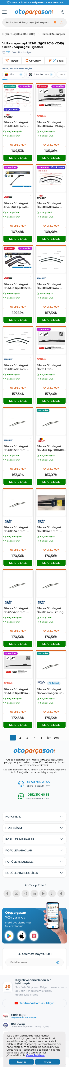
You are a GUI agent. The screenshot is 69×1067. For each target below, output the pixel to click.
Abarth (13, 74)
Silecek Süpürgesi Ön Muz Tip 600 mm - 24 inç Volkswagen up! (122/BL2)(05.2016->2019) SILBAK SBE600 (17, 691)
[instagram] (25, 893)
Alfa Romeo (41, 74)
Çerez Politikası (35, 1055)
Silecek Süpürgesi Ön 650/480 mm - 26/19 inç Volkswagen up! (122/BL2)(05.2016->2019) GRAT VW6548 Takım (17, 610)
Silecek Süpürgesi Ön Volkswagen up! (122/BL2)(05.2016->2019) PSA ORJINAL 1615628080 (50, 691)
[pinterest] (52, 893)
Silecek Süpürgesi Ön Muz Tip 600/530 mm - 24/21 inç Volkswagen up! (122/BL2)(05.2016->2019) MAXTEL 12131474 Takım (16, 286)
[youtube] (43, 893)
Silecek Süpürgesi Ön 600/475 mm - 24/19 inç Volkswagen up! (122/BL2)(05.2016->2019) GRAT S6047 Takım (51, 529)
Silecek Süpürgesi (54, 34)
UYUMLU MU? (18, 144)
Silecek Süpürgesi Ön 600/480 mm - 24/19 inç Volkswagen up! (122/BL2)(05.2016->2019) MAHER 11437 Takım (51, 286)
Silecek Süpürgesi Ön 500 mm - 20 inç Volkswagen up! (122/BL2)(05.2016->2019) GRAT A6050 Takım (50, 610)
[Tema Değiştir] (63, 12)
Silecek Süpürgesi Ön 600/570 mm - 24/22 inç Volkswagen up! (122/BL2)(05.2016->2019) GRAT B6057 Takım (16, 529)
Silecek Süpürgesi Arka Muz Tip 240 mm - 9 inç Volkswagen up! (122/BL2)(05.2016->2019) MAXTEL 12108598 (15, 205)
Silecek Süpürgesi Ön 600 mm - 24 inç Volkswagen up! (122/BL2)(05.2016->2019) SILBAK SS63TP (50, 124)
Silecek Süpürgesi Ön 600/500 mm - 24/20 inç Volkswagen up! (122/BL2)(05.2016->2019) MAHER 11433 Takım (16, 448)
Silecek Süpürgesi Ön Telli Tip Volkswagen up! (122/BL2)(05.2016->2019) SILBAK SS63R (50, 367)
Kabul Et (21, 1062)
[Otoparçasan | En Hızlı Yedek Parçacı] (34, 12)
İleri (49, 737)
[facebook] (7, 893)
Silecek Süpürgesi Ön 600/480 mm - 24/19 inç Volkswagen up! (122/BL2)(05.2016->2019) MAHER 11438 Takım (17, 367)
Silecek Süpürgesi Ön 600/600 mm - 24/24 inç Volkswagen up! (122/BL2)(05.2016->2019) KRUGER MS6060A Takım (15, 124)
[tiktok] (61, 893)
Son (56, 737)
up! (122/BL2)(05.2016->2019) (17, 34)
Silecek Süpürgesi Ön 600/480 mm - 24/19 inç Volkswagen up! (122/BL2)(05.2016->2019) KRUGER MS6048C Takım (51, 205)
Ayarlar (47, 1062)
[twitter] (16, 893)
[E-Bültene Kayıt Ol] (58, 962)
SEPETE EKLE (18, 158)
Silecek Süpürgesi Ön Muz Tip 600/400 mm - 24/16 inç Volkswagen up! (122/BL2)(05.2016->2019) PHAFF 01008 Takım (50, 448)
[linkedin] (34, 893)
